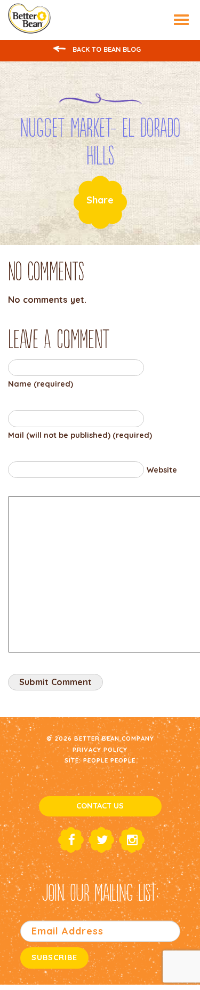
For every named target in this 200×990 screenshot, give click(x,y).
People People (109, 760)
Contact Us (100, 806)
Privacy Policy (100, 749)
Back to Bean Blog (105, 49)
